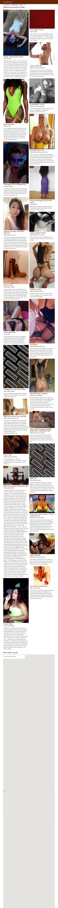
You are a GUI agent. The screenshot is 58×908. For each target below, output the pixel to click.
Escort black (8, 624)
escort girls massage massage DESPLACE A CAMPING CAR (40, 430)
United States (14, 5)
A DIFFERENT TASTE (37, 104)
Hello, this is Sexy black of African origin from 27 (42, 515)
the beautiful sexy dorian (38, 586)
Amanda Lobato (35, 289)
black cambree (35, 555)
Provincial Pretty (9, 332)
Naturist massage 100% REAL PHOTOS (14, 232)
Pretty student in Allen (38, 233)
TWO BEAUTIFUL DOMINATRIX (15, 184)
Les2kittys (33, 344)
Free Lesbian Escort (37, 30)
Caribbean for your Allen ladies (15, 389)
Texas (20, 5)
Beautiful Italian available (38, 393)
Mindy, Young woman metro (13, 57)
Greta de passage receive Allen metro (41, 201)
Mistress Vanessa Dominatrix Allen (16, 486)
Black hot (33, 478)
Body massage (9, 124)
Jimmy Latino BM (36, 66)
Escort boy (8, 455)
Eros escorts (6, 5)
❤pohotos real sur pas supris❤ (15, 416)
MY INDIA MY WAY (7, 2)
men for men (8, 285)
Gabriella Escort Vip (37, 150)
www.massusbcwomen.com (11, 433)
